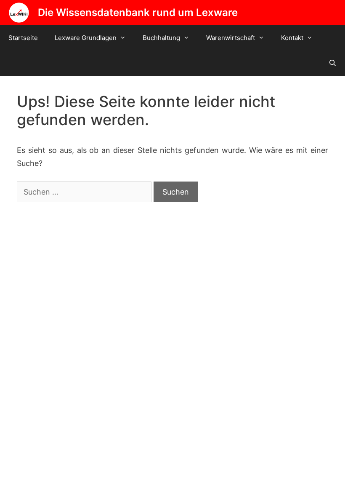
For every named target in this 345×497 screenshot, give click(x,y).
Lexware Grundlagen (86, 38)
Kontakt (292, 38)
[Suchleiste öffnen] (332, 63)
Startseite (23, 38)
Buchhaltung (161, 38)
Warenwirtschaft (230, 38)
